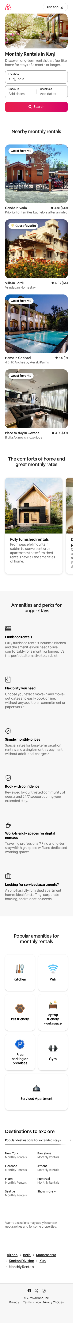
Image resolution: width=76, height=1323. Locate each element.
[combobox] (36, 78)
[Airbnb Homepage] (8, 7)
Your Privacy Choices (50, 1302)
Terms (27, 1302)
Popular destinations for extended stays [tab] (33, 1140)
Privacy (14, 1302)
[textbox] (20, 93)
